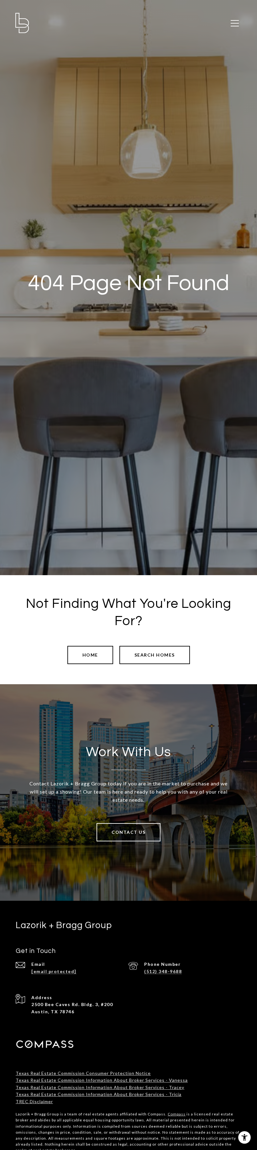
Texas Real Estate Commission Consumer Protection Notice (83, 1073)
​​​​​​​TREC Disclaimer (34, 1101)
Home (90, 655)
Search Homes (154, 655)
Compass (177, 1114)
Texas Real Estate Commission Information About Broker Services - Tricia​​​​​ (98, 1094)
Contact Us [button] (128, 832)
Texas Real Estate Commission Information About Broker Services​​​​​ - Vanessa (102, 1080)
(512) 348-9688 (163, 971)
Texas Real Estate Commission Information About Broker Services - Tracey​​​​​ (100, 1087)
